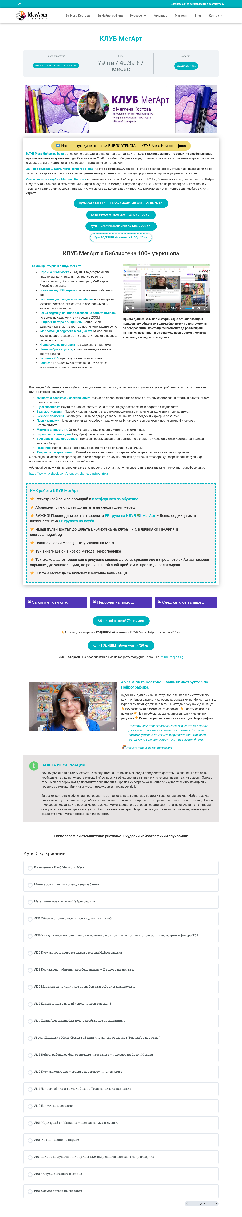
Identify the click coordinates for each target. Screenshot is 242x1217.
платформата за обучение (115, 499)
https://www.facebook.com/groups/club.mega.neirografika (68, 473)
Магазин (181, 15)
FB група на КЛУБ (120, 515)
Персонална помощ (115, 602)
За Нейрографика (110, 15)
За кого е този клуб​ (50, 602)
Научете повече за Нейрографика (149, 748)
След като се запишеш (183, 602)
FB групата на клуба (76, 521)
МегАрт (148, 515)
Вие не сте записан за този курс (56, 65)
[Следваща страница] (216, 1203)
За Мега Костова (78, 15)
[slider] (150, 308)
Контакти (215, 15)
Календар (160, 15)
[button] (19, 4)
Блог (198, 15)
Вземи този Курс (186, 66)
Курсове (136, 15)
